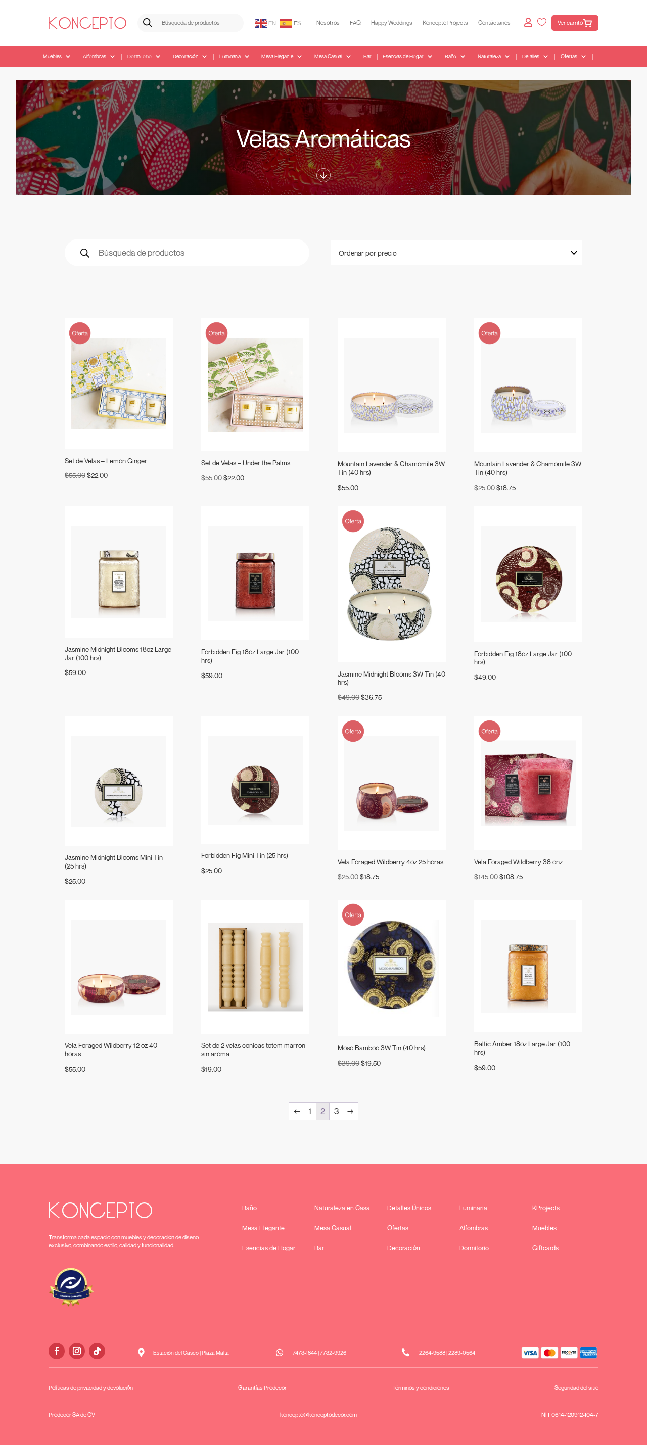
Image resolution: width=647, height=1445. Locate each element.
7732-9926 (333, 1352)
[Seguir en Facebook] (57, 1351)
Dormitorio (139, 56)
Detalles (530, 56)
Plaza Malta (215, 1352)
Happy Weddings (391, 22)
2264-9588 (432, 1352)
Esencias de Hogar (403, 56)
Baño (450, 56)
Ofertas (569, 56)
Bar (367, 56)
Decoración (185, 56)
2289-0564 (461, 1352)
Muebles (52, 56)
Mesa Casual (328, 56)
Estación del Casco (176, 1352)
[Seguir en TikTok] (97, 1351)
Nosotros (328, 22)
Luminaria (230, 56)
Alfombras (94, 56)
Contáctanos (494, 22)
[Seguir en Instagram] (77, 1351)
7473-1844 (305, 1352)
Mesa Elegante (277, 56)
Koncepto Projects (445, 22)
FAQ (355, 22)
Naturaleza (489, 56)
